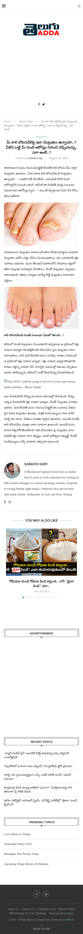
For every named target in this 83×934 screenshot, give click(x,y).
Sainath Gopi (35, 158)
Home (7, 121)
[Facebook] (39, 104)
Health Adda (26, 121)
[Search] (79, 6)
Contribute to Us (46, 909)
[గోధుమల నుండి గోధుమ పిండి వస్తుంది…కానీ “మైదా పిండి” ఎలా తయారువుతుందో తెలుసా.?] (41, 552)
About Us (13, 909)
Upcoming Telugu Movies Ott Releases (26, 864)
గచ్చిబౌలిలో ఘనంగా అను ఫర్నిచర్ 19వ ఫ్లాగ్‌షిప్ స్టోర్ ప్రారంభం (38, 766)
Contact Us (28, 909)
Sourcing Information (61, 913)
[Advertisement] (41, 70)
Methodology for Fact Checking (27, 913)
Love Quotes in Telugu (17, 834)
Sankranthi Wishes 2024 (17, 844)
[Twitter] (43, 104)
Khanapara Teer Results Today (21, 853)
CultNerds (69, 919)
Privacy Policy (67, 909)
